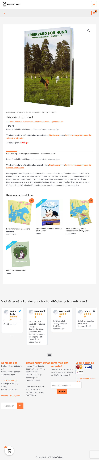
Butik (13, 112)
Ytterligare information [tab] (29, 154)
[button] (4, 12)
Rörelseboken (55, 135)
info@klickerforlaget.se (10, 395)
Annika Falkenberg (33, 112)
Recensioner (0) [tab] (48, 154)
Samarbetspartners (42, 122)
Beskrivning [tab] (11, 154)
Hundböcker (27, 122)
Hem (8, 112)
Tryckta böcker (57, 122)
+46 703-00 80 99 (9, 381)
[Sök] (20, 406)
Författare (20, 112)
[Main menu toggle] (93, 4)
